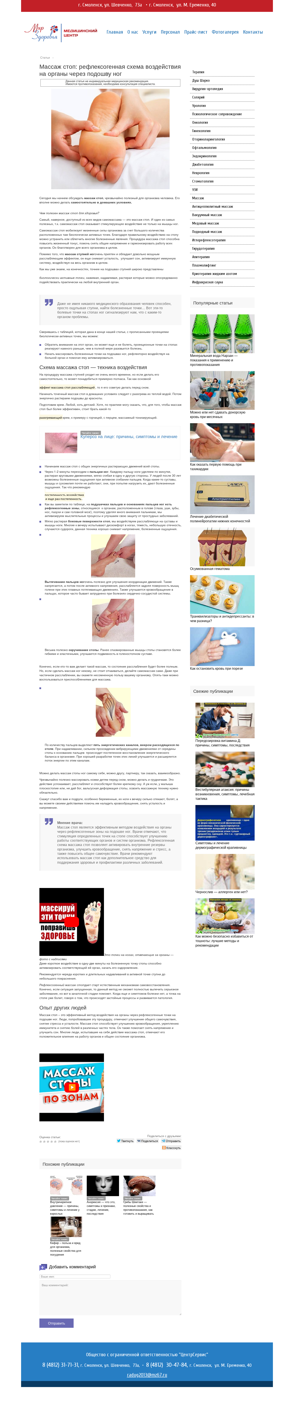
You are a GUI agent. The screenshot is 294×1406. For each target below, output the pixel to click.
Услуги (149, 32)
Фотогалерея (225, 32)
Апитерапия (201, 257)
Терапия (198, 72)
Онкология (200, 122)
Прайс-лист (195, 32)
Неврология (200, 173)
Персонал (170, 32)
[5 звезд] (56, 1141)
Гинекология (201, 131)
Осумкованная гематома (210, 568)
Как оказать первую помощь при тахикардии (215, 466)
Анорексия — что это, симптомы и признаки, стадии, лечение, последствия (101, 1208)
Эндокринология (204, 156)
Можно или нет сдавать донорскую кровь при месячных (217, 414)
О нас (132, 32)
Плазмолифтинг (204, 265)
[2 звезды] (45, 1141)
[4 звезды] (52, 1141)
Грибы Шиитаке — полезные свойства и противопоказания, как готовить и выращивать (138, 1208)
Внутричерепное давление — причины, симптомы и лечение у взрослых (65, 1208)
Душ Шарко (201, 80)
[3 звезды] (48, 1141)
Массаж (198, 198)
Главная (115, 32)
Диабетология (203, 164)
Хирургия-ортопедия (207, 89)
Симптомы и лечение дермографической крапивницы (221, 845)
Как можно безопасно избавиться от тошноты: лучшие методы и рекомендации (224, 941)
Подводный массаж (207, 231)
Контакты (253, 32)
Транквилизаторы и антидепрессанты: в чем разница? (222, 618)
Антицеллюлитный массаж (212, 206)
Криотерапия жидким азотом (214, 274)
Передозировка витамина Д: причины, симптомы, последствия (222, 742)
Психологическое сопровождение (217, 114)
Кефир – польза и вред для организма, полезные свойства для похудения (65, 1248)
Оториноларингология (208, 139)
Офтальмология (204, 147)
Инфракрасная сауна (207, 282)
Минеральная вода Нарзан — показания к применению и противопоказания (214, 360)
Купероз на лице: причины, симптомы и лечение (128, 436)
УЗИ (195, 189)
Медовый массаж (205, 223)
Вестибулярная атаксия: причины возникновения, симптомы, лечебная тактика (225, 794)
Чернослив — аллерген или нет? (221, 891)
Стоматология (203, 181)
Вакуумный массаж (207, 215)
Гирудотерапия (203, 248)
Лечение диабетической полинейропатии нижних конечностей (220, 518)
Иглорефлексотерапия (209, 240)
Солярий (198, 97)
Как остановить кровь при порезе (216, 668)
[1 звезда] (41, 1141)
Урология (199, 105)
